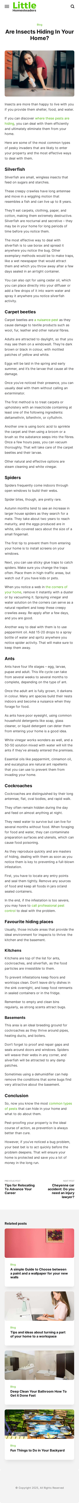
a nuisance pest (46, 320)
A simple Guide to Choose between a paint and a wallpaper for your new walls (39, 1273)
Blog (39, 24)
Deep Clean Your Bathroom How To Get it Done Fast (39, 1393)
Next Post (61, 1189)
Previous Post (20, 1187)
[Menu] (7, 6)
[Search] (72, 6)
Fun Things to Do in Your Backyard (38, 1450)
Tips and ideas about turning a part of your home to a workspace (38, 1334)
